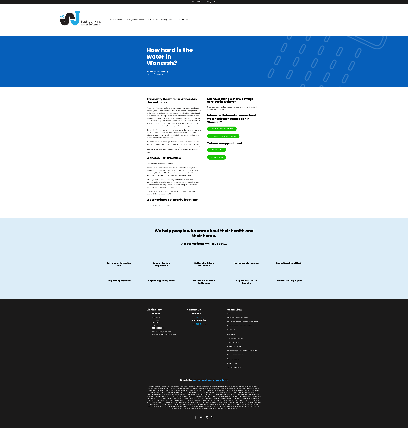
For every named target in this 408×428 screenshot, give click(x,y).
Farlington (255, 392)
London (208, 398)
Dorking (151, 392)
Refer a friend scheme (235, 355)
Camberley (151, 390)
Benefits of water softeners (222, 129)
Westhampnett (245, 406)
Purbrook (248, 400)
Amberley (184, 387)
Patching (189, 400)
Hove (226, 396)
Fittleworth (183, 394)
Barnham (220, 387)
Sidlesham (170, 404)
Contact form (217, 157)
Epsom (236, 392)
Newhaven (256, 398)
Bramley (195, 388)
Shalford (247, 402)
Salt (149, 20)
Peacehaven (197, 400)
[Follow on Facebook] (195, 417)
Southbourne (202, 404)
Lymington (223, 398)
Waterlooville (208, 406)
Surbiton (238, 404)
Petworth (204, 400)
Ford (195, 394)
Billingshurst (242, 387)
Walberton (176, 406)
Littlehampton (192, 398)
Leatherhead (169, 398)
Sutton (249, 404)
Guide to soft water (234, 347)
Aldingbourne (165, 387)
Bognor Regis (159, 388)
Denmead (247, 390)
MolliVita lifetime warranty (236, 330)
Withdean (200, 408)
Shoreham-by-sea (160, 404)
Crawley (241, 390)
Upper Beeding (167, 406)
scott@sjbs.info (210, 2)
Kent (240, 396)
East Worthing (214, 392)
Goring (218, 394)
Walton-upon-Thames (187, 406)
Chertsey (178, 390)
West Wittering (255, 406)
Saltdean (206, 402)
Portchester (216, 400)
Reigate (154, 402)
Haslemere (150, 396)
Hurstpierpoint (233, 396)
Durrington (163, 392)
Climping (214, 390)
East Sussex (196, 392)
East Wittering (205, 392)
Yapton (235, 408)
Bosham (167, 388)
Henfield (198, 396)
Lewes (185, 398)
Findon (169, 394)
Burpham (249, 388)
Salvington (213, 402)
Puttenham (255, 400)
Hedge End (191, 396)
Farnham (151, 394)
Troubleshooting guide (235, 338)
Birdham (250, 387)
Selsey (241, 402)
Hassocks (157, 396)
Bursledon (256, 388)
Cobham (221, 390)
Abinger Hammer (154, 387)
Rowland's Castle (188, 402)
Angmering (192, 387)
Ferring (164, 394)
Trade (155, 20)
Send (237, 402)
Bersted (235, 387)
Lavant (162, 398)
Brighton (202, 388)
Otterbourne (160, 400)
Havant (164, 396)
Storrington (230, 404)
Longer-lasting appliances (161, 264)
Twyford (158, 406)
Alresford (173, 387)
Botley (173, 388)
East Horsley (187, 392)
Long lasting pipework (119, 280)
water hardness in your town (210, 380)
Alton (178, 387)
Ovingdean (168, 400)
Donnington (255, 390)
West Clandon (217, 406)
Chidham (192, 390)
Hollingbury (206, 396)
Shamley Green (256, 402)
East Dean (179, 392)
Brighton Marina (210, 388)
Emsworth (229, 392)
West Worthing (175, 408)
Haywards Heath (182, 396)
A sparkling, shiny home (161, 280)
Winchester (192, 408)
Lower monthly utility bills (119, 264)
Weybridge (184, 408)
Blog (170, 20)
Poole (210, 400)
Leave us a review (233, 359)
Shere (151, 404)
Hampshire (255, 394)
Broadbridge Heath (222, 388)
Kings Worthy (247, 396)
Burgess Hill (241, 388)
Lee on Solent (178, 398)
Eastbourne (171, 392)
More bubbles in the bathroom (204, 282)
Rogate (164, 402)
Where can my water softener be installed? (242, 322)
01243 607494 (197, 2)
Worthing (229, 408)
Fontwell (190, 394)
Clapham (207, 390)
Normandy (152, 400)
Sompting (183, 404)
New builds (231, 334)
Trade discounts (233, 342)
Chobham (199, 390)
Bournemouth (180, 388)
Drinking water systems (135, 20)
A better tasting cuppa (289, 280)
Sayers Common (222, 402)
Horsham (167, 205)
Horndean (213, 396)
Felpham (158, 394)
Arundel (198, 387)
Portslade (224, 400)
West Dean (226, 406)
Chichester (184, 390)
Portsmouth (231, 400)
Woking (206, 408)
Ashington (205, 387)
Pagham (176, 400)
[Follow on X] (207, 417)
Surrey (244, 404)
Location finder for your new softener (240, 326)
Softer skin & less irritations (204, 264)
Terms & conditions (234, 367)
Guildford (150, 205)
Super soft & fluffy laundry (246, 282)
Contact (178, 20)
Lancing (156, 398)
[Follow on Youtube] (201, 417)
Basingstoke (228, 387)
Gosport (223, 394)
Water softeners (116, 20)
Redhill (149, 402)
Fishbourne (175, 394)
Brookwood (232, 388)
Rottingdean (178, 402)
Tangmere (255, 404)
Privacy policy (232, 363)
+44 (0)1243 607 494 (200, 324)
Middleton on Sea (240, 398)
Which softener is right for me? (223, 136)
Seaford (231, 402)
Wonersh (212, 408)
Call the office (217, 150)
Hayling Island (171, 396)
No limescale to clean (246, 263)
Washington (199, 406)
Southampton (192, 404)
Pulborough (240, 400)
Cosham (227, 390)
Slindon (176, 404)
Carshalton (160, 390)
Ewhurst (241, 392)
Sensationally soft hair (289, 263)
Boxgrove (189, 388)
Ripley (160, 402)
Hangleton (248, 394)
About (229, 313)
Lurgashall (215, 398)
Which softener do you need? (237, 318)
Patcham (183, 400)
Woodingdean (220, 408)
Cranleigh (234, 390)
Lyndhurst (230, 398)
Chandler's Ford (169, 390)
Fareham (248, 392)
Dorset (157, 392)
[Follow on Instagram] (212, 417)
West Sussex (235, 406)
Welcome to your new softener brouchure (242, 351)
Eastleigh (222, 392)
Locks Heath (201, 398)
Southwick (210, 404)
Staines (217, 404)
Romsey (170, 402)
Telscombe (151, 406)
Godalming (158, 205)
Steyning (223, 404)
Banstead (213, 387)
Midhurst (249, 398)
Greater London (232, 394)
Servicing (163, 20)
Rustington (198, 402)
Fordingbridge (202, 394)
